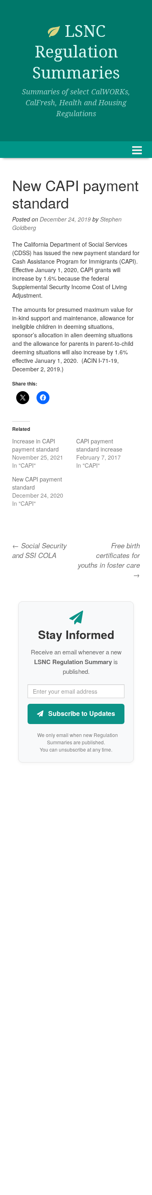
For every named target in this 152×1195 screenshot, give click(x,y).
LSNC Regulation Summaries (76, 52)
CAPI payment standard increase (99, 445)
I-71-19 (107, 360)
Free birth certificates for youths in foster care (109, 560)
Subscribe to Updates (81, 713)
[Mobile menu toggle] (137, 149)
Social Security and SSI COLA (39, 550)
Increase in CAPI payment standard (35, 445)
